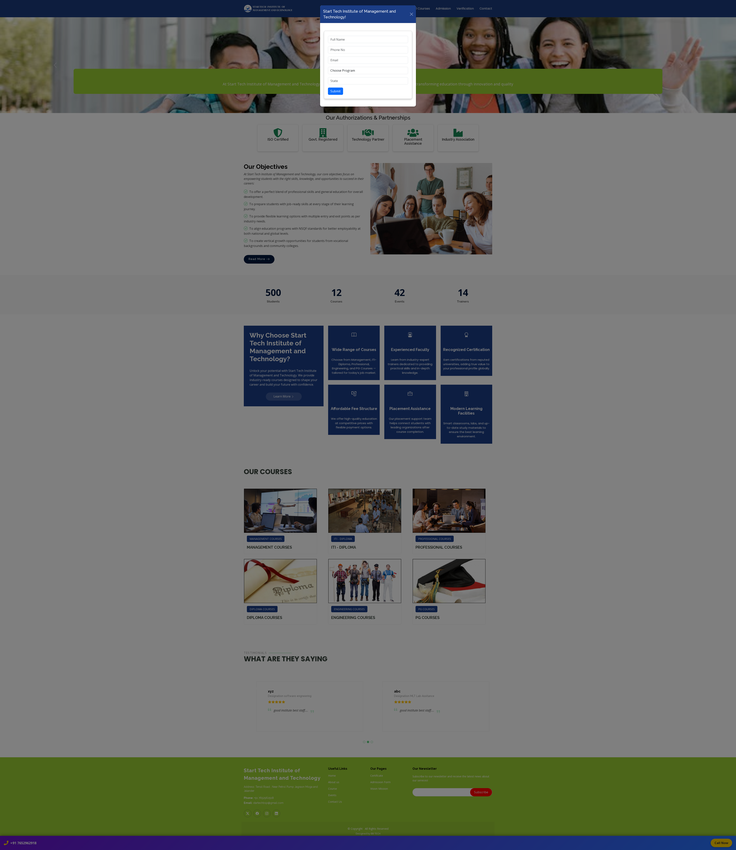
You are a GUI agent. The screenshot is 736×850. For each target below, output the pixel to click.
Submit (335, 91)
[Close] (411, 14)
